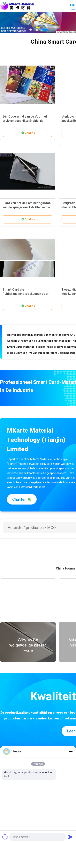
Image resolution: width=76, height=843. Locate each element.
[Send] (70, 837)
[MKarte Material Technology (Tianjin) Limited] (17, 5)
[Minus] (70, 751)
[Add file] (5, 837)
